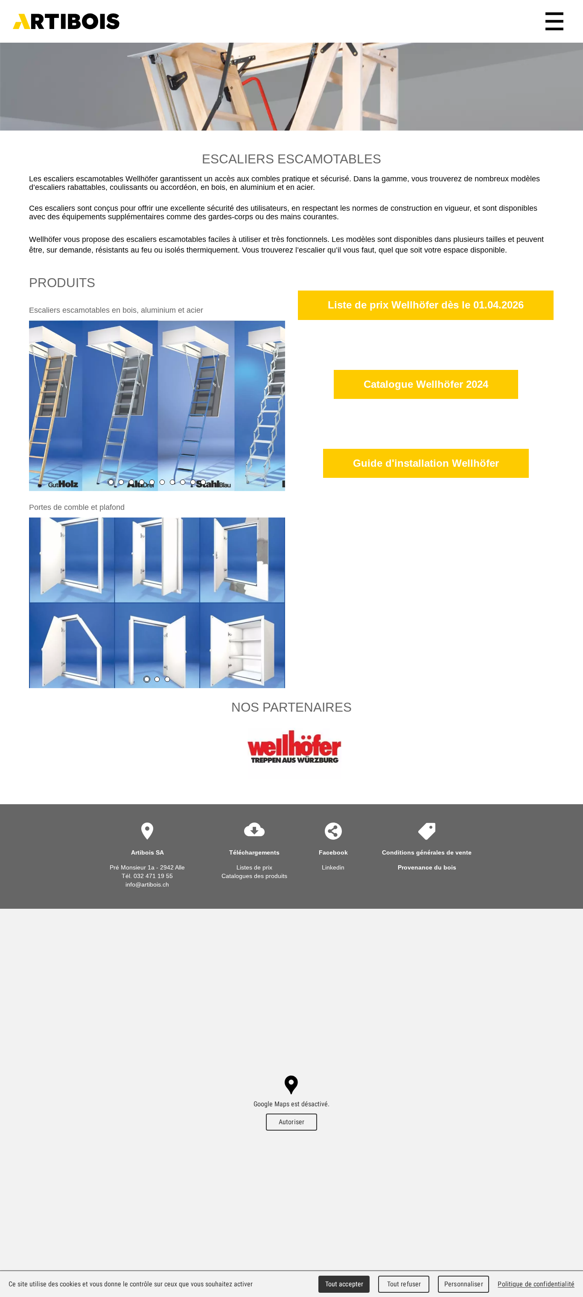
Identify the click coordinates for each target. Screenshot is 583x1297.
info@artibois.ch (147, 884)
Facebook (333, 852)
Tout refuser (404, 1284)
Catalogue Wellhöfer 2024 (426, 384)
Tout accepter (344, 1284)
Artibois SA (66, 21)
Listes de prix (254, 867)
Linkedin (333, 867)
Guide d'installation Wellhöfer (426, 463)
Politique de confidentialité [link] (536, 1284)
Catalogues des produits (254, 875)
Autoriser (291, 1122)
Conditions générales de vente (427, 852)
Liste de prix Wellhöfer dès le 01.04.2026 (426, 305)
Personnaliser (463, 1284)
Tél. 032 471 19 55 (147, 875)
